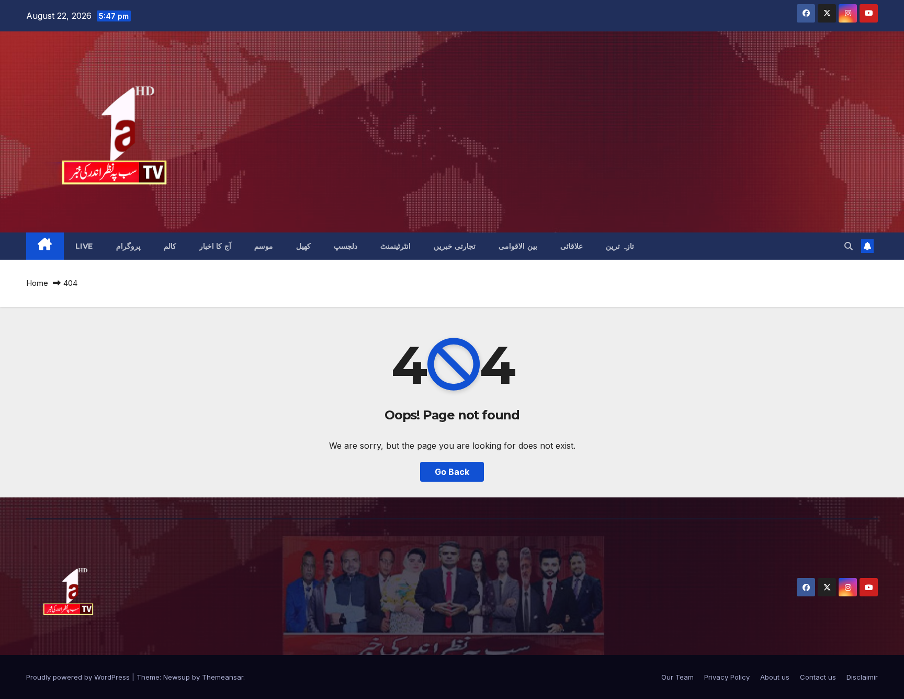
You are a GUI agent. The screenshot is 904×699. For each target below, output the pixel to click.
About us (774, 677)
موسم (263, 246)
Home (37, 283)
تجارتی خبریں (455, 246)
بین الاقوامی (518, 246)
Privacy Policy (727, 677)
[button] (848, 246)
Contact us (818, 677)
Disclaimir (862, 677)
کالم (170, 246)
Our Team (677, 677)
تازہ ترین (620, 246)
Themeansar (222, 677)
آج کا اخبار (215, 246)
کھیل (303, 246)
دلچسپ (345, 246)
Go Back (452, 472)
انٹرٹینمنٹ (395, 246)
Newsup (176, 677)
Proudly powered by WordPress (79, 677)
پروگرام (128, 246)
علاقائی (571, 246)
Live (84, 246)
